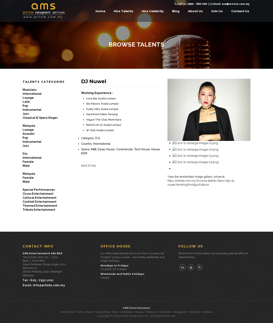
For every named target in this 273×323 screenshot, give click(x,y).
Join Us (217, 11)
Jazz (26, 113)
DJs (25, 153)
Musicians (29, 89)
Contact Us (240, 11)
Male (26, 165)
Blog (175, 11)
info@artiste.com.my (49, 285)
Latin (26, 101)
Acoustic (29, 133)
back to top (88, 165)
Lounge (28, 97)
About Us (195, 11)
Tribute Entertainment (39, 209)
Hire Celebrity (153, 11)
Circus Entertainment (38, 193)
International (32, 93)
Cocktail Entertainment (39, 201)
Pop (25, 105)
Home (100, 11)
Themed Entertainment (40, 205)
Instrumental (32, 109)
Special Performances (39, 189)
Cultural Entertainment (39, 197)
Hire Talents (123, 11)
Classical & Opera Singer (40, 117)
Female (28, 161)
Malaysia (29, 125)
